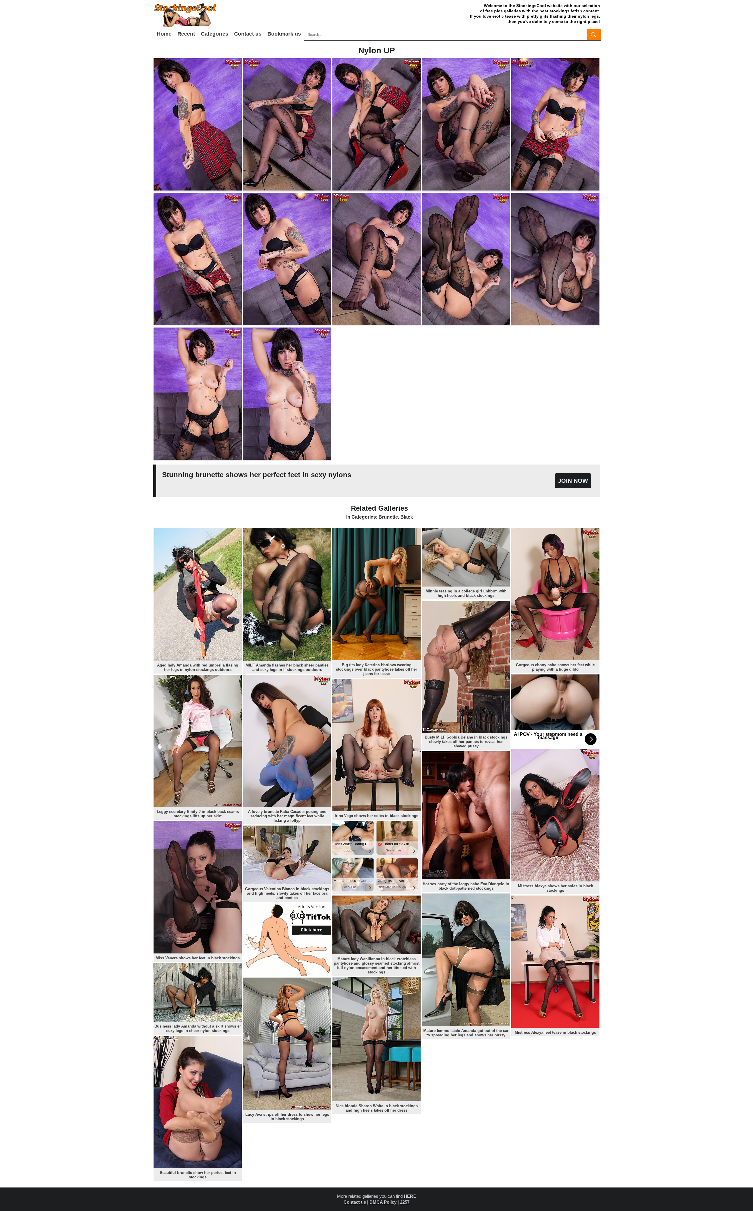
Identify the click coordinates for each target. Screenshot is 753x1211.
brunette (388, 517)
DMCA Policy (383, 1202)
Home (164, 34)
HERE (410, 1196)
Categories (214, 34)
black (406, 517)
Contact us (247, 34)
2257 (404, 1202)
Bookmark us (284, 34)
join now (573, 480)
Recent (186, 34)
